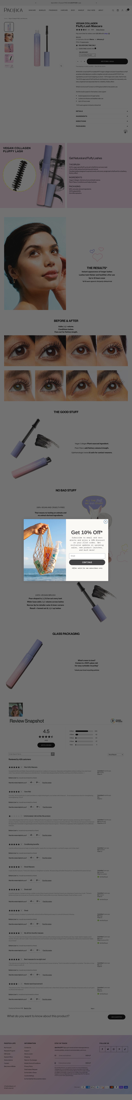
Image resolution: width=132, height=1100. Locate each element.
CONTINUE (87, 562)
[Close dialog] (105, 522)
